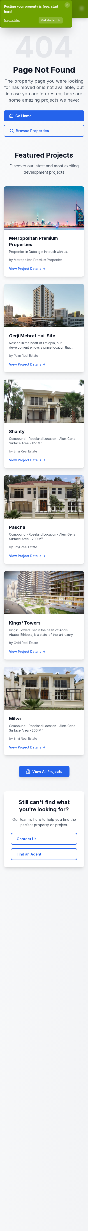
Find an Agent (29, 854)
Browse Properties (32, 130)
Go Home (23, 116)
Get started (48, 20)
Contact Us (27, 839)
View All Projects (47, 771)
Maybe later (12, 20)
